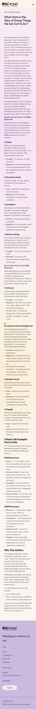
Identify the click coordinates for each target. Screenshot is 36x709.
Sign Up (9, 688)
